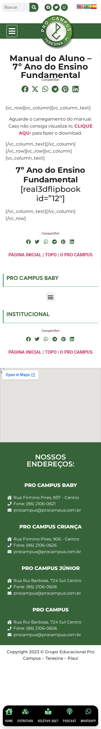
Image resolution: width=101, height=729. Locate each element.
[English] (80, 8)
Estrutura (25, 721)
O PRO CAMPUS (76, 254)
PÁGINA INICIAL (25, 254)
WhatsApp (88, 721)
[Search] (33, 7)
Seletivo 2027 (48, 721)
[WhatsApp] (88, 711)
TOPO (51, 254)
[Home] (9, 711)
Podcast (69, 721)
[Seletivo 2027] (48, 711)
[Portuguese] (86, 8)
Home (9, 721)
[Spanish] (93, 8)
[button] (12, 31)
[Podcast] (69, 711)
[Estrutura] (25, 711)
